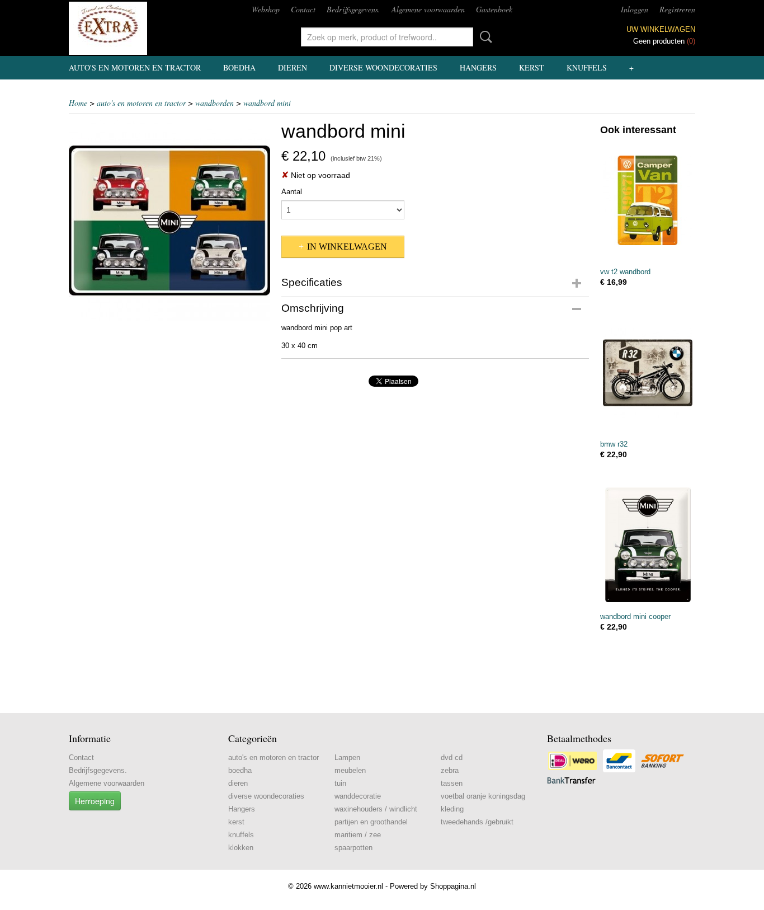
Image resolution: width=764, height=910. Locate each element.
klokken (240, 847)
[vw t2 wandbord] (647, 200)
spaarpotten (353, 847)
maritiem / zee (357, 835)
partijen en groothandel (371, 822)
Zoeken (483, 37)
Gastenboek (494, 9)
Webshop (266, 9)
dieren (292, 67)
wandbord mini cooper (635, 616)
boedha (239, 67)
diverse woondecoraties (383, 67)
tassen (452, 783)
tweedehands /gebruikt (477, 822)
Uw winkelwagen (660, 29)
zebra (450, 770)
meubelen (350, 770)
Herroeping (95, 800)
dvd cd (452, 757)
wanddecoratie (357, 796)
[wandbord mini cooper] (647, 544)
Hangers (478, 67)
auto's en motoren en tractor (135, 67)
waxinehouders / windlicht (375, 809)
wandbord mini (267, 102)
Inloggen (634, 9)
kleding (452, 809)
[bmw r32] (647, 372)
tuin (340, 783)
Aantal (291, 191)
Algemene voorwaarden (428, 9)
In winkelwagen (347, 246)
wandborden (214, 102)
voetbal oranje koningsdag (483, 796)
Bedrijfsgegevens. (353, 9)
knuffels (587, 67)
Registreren (677, 9)
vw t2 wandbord (625, 272)
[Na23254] (169, 220)
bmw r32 (614, 444)
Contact (303, 9)
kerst (531, 67)
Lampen (347, 757)
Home (78, 102)
